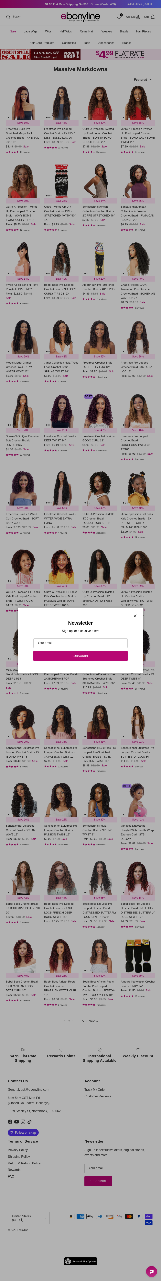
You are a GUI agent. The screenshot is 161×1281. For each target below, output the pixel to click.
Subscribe (80, 656)
